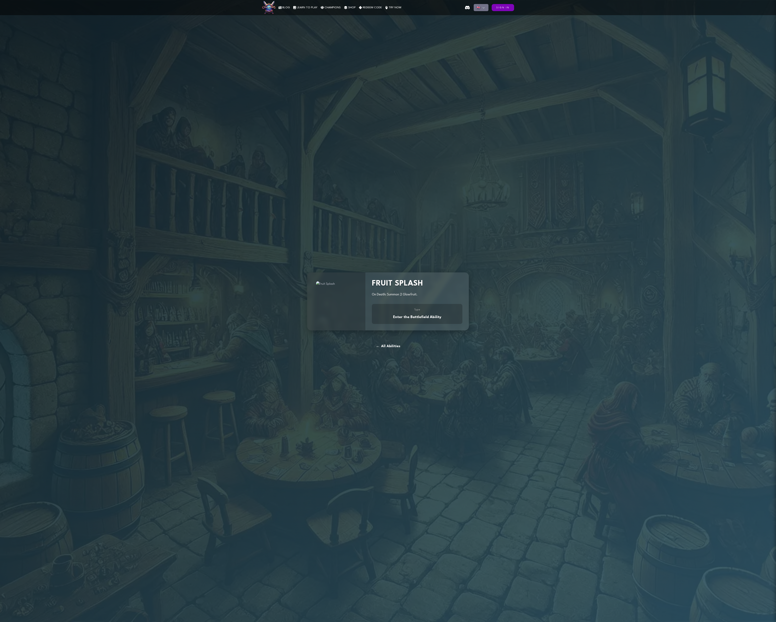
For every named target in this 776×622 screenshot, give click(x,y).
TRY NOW (395, 7)
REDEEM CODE (372, 7)
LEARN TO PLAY (307, 7)
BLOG (286, 7)
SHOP (352, 7)
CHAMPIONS (333, 7)
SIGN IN (502, 8)
